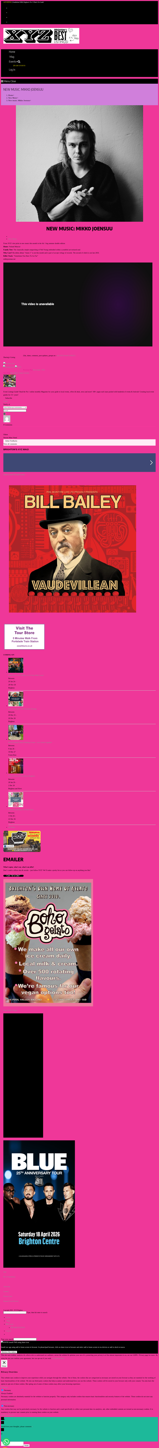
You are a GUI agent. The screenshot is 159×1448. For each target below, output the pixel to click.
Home (8, 1317)
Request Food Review (11, 1301)
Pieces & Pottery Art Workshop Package (22, 709)
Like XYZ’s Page (10, 1010)
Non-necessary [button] (6, 1403)
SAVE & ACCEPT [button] (7, 1415)
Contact (6, 1291)
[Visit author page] (9, 386)
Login (5, 401)
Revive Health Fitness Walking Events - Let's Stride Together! (30, 742)
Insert (26, 1445)
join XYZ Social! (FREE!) (66, 356)
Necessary (7, 1390)
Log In (8, 1331)
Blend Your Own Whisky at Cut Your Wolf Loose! (26, 675)
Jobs (4, 1272)
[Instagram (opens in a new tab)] (9, 17)
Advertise (6, 1287)
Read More (60, 1358)
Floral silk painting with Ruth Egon (20, 810)
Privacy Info (7, 1296)
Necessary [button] (4, 1387)
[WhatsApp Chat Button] (6, 1442)
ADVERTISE (7, 2)
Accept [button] (54, 1358)
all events (11, 827)
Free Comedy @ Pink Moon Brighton (21, 776)
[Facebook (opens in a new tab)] (9, 12)
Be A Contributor (9, 1277)
